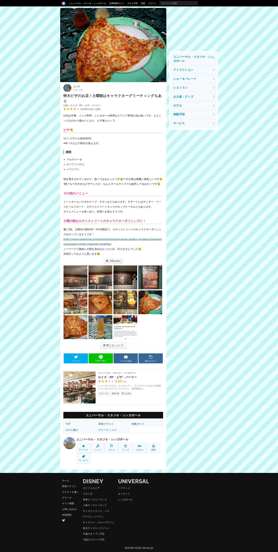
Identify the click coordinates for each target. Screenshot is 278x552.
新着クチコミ (106, 423)
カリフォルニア (91, 487)
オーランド (124, 493)
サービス (83, 460)
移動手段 (179, 114)
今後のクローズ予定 (94, 539)
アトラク (83, 449)
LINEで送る (100, 360)
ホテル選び (71, 429)
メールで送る (126, 361)
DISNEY (93, 481)
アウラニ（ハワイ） (94, 516)
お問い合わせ (69, 509)
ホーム (65, 480)
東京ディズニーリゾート (96, 528)
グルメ (111, 449)
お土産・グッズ (183, 96)
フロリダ (88, 493)
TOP (67, 423)
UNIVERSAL (133, 481)
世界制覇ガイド (116, 3)
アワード (67, 497)
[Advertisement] (194, 28)
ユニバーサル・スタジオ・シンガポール (87, 3)
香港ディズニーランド (95, 499)
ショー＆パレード (184, 78)
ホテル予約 (132, 3)
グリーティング (107, 429)
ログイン (152, 3)
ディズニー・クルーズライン (98, 522)
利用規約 (67, 514)
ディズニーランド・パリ (96, 510)
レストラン (180, 87)
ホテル (139, 449)
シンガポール (125, 499)
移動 (153, 449)
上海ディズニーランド (95, 505)
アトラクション (183, 69)
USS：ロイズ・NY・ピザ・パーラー (82, 105)
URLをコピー (151, 361)
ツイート (76, 361)
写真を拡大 (115, 260)
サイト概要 (68, 503)
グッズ (125, 449)
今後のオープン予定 (94, 533)
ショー (97, 449)
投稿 (143, 3)
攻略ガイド (138, 423)
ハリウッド (124, 487)
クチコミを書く (70, 492)
